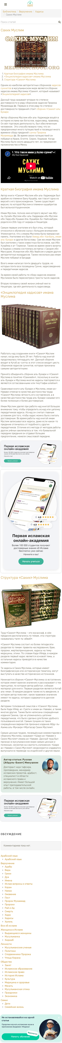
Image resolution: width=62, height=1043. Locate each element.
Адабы (8, 866)
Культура (10, 979)
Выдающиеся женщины (18, 933)
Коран (8, 887)
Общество (6, 961)
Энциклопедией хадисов (15, 94)
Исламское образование (18, 968)
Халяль (9, 921)
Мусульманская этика (17, 989)
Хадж (8, 915)
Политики (10, 951)
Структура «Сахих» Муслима (20, 79)
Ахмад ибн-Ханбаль (43, 236)
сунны (32, 132)
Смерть (9, 911)
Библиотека (9, 11)
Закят (8, 965)
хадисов (56, 85)
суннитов (6, 88)
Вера (7, 870)
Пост (7, 897)
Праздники (11, 992)
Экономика (11, 996)
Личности (6, 944)
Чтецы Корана (12, 957)
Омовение (10, 894)
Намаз (8, 890)
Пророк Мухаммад (15, 901)
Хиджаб (9, 940)
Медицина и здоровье (17, 982)
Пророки (10, 904)
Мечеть (9, 986)
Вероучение (25, 11)
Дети (7, 1003)
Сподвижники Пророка (18, 954)
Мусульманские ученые (18, 947)
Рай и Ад (10, 908)
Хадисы (39, 11)
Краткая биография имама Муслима (24, 73)
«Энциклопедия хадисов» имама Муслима (27, 76)
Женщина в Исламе (12, 929)
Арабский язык (9, 855)
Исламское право (14, 972)
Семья (4, 1000)
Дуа (7, 877)
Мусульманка (12, 936)
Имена (8, 880)
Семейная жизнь (14, 1007)
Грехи (8, 873)
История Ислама (14, 975)
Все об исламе (9, 925)
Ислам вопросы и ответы (18, 883)
